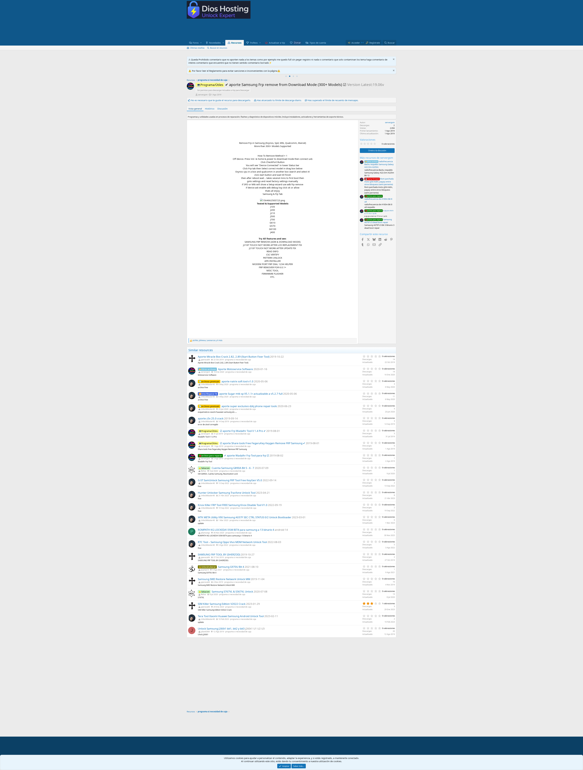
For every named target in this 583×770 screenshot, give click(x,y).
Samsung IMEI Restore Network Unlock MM (224, 579)
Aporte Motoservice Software (235, 369)
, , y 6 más (207, 340)
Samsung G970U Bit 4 (231, 567)
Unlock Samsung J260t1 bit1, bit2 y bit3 (221, 628)
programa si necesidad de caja (238, 359)
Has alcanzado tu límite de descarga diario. (279, 100)
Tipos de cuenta (318, 42)
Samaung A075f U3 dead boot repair (378, 221)
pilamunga (205, 532)
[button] (201, 43)
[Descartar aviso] (393, 59)
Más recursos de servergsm (376, 157)
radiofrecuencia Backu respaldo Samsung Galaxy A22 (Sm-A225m (379, 164)
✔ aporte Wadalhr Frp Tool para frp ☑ (246, 455)
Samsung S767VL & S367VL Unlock (232, 591)
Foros (196, 42)
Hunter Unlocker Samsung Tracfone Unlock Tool (227, 492)
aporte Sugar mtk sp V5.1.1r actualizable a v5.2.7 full (251, 393)
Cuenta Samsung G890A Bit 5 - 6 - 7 (233, 468)
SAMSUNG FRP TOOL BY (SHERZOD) (219, 554)
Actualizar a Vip (277, 42)
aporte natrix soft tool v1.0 (237, 381)
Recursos (236, 42)
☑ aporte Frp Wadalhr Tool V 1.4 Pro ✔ (243, 431)
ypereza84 (205, 359)
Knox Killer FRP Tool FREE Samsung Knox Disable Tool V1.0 (232, 505)
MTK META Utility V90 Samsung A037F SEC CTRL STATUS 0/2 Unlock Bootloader (244, 517)
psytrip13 (205, 570)
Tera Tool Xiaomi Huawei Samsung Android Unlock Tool (231, 616)
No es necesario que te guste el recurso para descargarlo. (221, 100)
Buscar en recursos (218, 47)
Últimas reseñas (197, 47)
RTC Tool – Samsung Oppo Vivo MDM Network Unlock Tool (232, 542)
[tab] (286, 76)
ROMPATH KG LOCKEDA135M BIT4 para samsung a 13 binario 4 (236, 529)
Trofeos (254, 42)
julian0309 (205, 631)
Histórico (209, 108)
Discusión (222, 108)
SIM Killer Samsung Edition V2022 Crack (221, 604)
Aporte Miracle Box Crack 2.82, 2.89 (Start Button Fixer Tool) (233, 356)
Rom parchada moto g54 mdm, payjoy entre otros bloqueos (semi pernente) (379, 181)
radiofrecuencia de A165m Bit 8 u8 (378, 199)
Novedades (215, 42)
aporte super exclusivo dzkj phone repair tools (249, 406)
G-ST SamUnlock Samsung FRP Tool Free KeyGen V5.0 (230, 480)
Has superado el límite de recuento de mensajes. (333, 100)
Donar (297, 42)
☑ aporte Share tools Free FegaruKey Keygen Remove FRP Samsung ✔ (262, 443)
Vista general (195, 108)
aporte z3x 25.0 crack (210, 418)
